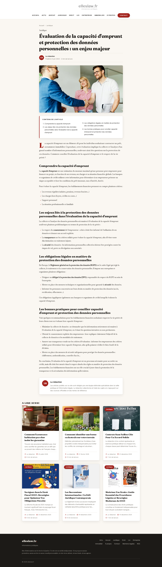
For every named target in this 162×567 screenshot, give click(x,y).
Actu (44, 15)
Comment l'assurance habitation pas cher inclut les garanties (35, 437)
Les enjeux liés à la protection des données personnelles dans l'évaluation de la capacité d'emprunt (61, 129)
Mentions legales (128, 544)
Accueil (35, 15)
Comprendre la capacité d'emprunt (57, 124)
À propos (111, 15)
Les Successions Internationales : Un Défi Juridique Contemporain (78, 495)
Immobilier (99, 15)
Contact (124, 15)
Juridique (62, 15)
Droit (71, 15)
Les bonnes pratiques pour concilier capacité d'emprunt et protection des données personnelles (100, 131)
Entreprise (87, 15)
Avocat (52, 15)
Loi (78, 15)
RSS (138, 544)
